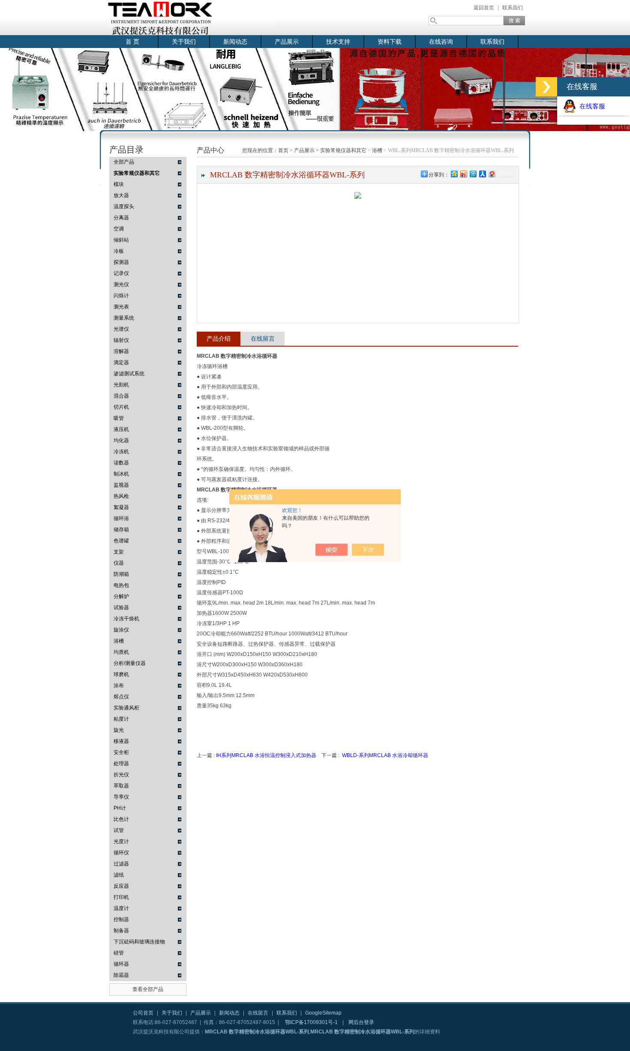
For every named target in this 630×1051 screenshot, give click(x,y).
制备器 (121, 931)
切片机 (121, 407)
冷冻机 (121, 452)
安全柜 (121, 752)
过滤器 (121, 864)
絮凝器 (121, 507)
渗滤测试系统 (129, 374)
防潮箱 (121, 574)
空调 (119, 229)
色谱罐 (121, 541)
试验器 (121, 608)
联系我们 (512, 8)
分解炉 (121, 596)
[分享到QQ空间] (454, 173)
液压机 (121, 429)
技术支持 (338, 41)
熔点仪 (121, 697)
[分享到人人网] (482, 173)
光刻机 (121, 385)
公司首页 (143, 1013)
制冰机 (121, 474)
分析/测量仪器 (130, 663)
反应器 (121, 886)
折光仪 (121, 775)
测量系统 (124, 318)
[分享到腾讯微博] (472, 173)
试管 (119, 830)
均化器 (121, 440)
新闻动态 (235, 41)
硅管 (119, 953)
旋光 (119, 730)
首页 (283, 150)
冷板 (119, 251)
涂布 (119, 686)
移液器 (121, 741)
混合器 (121, 396)
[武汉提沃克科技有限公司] (190, 17)
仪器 (119, 563)
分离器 (121, 218)
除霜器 (121, 975)
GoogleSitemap (323, 1013)
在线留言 (263, 338)
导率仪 (121, 797)
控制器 (121, 919)
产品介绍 (219, 338)
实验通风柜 (126, 708)
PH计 (120, 808)
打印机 (121, 897)
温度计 (121, 908)
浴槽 (119, 641)
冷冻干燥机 (126, 619)
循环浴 (121, 518)
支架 (119, 552)
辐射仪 (121, 340)
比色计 (121, 819)
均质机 (121, 652)
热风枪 (121, 496)
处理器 (121, 764)
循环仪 (121, 853)
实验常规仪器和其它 (343, 150)
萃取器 (121, 786)
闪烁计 (121, 296)
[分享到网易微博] (491, 173)
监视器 (121, 485)
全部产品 (124, 162)
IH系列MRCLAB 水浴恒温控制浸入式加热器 (266, 755)
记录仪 (121, 273)
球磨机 (121, 674)
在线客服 (590, 106)
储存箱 (121, 530)
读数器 (121, 463)
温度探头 (124, 207)
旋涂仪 (121, 630)
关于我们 (184, 41)
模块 (119, 184)
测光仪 (121, 284)
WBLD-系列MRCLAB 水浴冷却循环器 (385, 755)
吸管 (119, 418)
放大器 (121, 195)
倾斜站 (121, 240)
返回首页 (484, 8)
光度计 (121, 841)
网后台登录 (361, 1022)
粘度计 (121, 719)
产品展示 (287, 41)
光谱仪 (121, 329)
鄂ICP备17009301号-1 (311, 1022)
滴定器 (121, 362)
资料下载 (390, 41)
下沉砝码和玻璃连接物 (139, 942)
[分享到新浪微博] (463, 173)
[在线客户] (546, 86)
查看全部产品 (147, 989)
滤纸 (119, 875)
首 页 (132, 41)
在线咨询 (441, 41)
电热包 (121, 585)
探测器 (121, 262)
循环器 (121, 964)
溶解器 (121, 351)
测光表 (121, 307)
